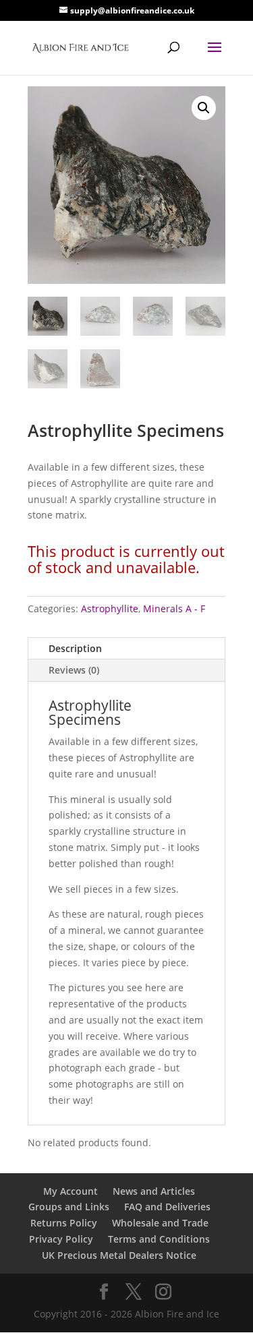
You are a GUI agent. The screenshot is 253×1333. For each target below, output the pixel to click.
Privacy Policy (61, 1239)
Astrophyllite (109, 608)
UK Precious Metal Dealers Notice (119, 1255)
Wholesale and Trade (160, 1222)
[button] (204, 108)
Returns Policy (63, 1222)
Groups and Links (68, 1206)
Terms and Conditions (159, 1239)
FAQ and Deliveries (167, 1206)
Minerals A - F (174, 608)
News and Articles (154, 1191)
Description (75, 648)
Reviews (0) (74, 669)
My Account (70, 1191)
